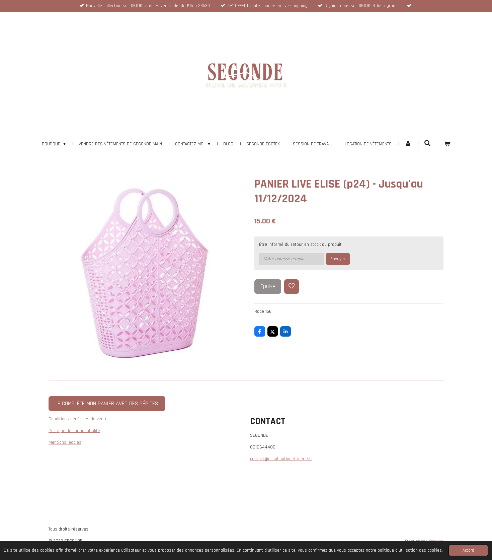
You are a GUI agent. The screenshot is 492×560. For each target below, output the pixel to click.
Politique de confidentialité (74, 431)
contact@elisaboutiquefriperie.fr (281, 459)
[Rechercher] (427, 143)
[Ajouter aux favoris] (291, 286)
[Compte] (408, 144)
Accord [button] (468, 550)
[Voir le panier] (447, 144)
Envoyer (337, 259)
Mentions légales (65, 442)
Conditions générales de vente (78, 419)
